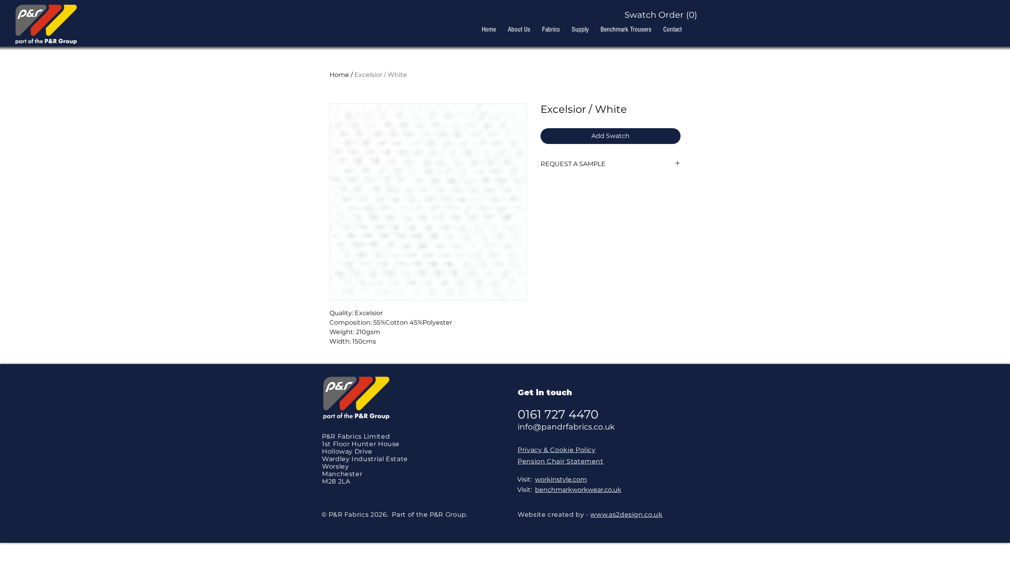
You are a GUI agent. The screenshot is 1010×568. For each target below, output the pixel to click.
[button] (658, 15)
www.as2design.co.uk (626, 514)
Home (339, 74)
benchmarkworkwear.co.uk (578, 489)
